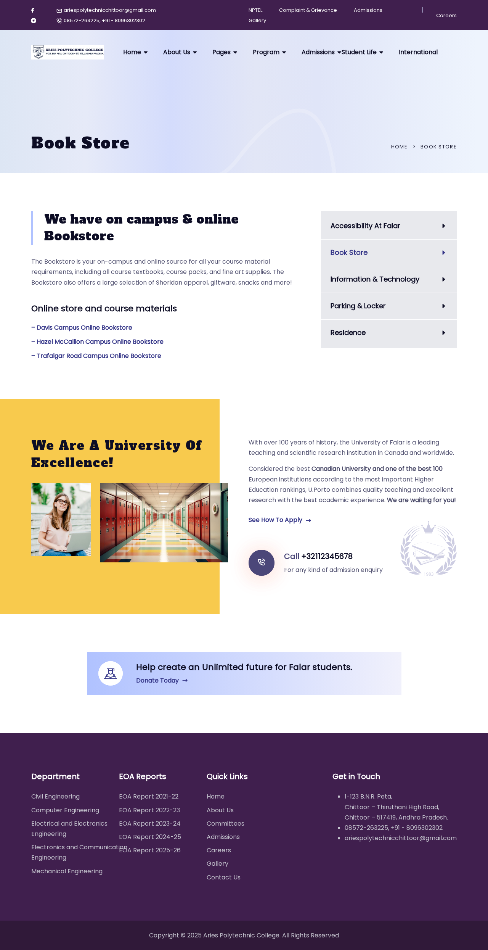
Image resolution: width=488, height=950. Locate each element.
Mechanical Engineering (67, 871)
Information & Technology (375, 279)
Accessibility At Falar (365, 225)
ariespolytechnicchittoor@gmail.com (110, 10)
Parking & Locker (358, 306)
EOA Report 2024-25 (150, 836)
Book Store (349, 252)
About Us (176, 52)
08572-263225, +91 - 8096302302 (104, 20)
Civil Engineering (55, 796)
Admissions (368, 10)
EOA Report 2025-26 (150, 850)
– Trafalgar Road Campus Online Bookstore (96, 355)
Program (266, 52)
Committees (225, 823)
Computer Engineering (65, 810)
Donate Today (158, 680)
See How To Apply (276, 519)
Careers (446, 15)
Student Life (359, 52)
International (418, 52)
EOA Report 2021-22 (148, 796)
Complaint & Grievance (308, 10)
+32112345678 (327, 556)
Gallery (257, 20)
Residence (348, 332)
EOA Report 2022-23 (149, 810)
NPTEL (255, 10)
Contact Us (224, 877)
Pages (221, 52)
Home (132, 52)
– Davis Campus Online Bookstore (81, 327)
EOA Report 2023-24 (150, 823)
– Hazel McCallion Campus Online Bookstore (97, 341)
